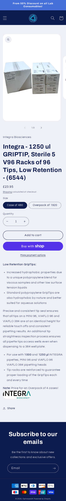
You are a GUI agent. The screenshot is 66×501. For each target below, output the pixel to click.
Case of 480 (15, 205)
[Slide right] (41, 128)
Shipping (7, 192)
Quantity (8, 214)
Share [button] (11, 408)
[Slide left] (25, 128)
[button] (5, 18)
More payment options (33, 255)
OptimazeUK (28, 499)
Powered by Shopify (42, 499)
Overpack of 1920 (45, 205)
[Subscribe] (54, 468)
